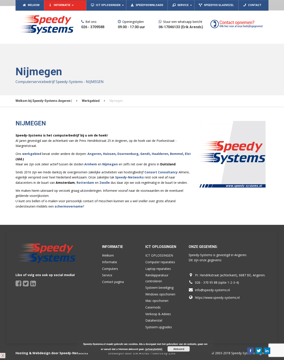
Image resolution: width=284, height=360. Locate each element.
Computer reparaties (160, 262)
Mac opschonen (156, 301)
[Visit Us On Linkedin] (267, 350)
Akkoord (178, 349)
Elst (188, 154)
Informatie (109, 262)
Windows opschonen (160, 294)
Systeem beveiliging (159, 287)
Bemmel (176, 154)
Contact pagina (113, 282)
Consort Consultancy (161, 172)
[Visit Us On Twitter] (258, 350)
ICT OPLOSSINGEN (159, 255)
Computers (110, 269)
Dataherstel (153, 320)
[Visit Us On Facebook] (250, 350)
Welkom (108, 255)
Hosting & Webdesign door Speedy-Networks (52, 353)
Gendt (145, 154)
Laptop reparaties (158, 269)
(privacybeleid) (153, 349)
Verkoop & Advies (158, 314)
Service (107, 275)
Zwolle (104, 182)
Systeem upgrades (158, 327)
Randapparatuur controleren (156, 278)
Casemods (153, 307)
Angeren (94, 154)
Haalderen (160, 154)
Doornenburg (127, 154)
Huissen (109, 154)
